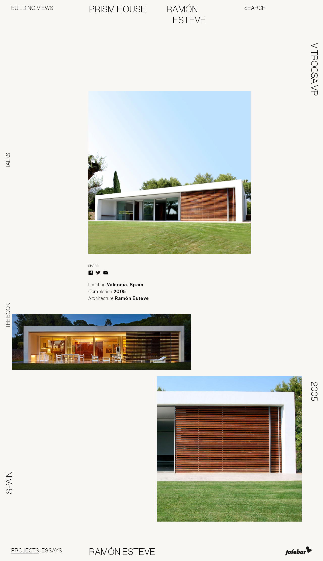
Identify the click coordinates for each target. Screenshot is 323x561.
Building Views (32, 8)
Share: (93, 266)
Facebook (90, 272)
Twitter (98, 272)
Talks (8, 160)
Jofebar (298, 550)
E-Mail (106, 272)
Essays (52, 550)
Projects (25, 550)
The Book (8, 315)
